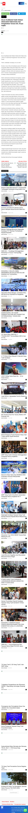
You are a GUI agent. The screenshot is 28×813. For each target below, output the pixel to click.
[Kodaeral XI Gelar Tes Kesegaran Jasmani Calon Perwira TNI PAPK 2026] (14, 778)
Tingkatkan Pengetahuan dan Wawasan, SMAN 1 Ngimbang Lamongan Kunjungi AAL (13, 686)
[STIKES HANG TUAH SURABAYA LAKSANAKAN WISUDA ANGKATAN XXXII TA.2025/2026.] (14, 569)
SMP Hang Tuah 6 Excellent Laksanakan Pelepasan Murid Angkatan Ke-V (13, 495)
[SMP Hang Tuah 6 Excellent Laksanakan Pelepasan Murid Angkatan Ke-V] (14, 487)
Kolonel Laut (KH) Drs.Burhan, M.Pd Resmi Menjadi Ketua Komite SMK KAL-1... (13, 209)
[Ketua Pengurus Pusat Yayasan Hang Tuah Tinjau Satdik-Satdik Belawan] (14, 427)
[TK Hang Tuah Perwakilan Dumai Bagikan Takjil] (14, 758)
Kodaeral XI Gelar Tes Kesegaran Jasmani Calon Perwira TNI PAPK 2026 (14, 787)
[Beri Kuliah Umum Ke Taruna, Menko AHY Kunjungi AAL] (14, 407)
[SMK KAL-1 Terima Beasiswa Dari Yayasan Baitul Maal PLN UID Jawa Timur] (14, 636)
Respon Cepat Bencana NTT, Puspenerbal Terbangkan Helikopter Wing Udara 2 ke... (13, 188)
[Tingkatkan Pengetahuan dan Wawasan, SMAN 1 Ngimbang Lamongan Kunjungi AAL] (14, 677)
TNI (2, 32)
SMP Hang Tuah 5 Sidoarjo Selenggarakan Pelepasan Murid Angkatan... (14, 455)
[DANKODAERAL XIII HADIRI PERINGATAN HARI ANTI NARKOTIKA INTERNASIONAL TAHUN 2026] (14, 305)
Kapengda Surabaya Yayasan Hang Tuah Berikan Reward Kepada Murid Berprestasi (14, 515)
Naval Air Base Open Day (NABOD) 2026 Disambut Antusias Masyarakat (13, 475)
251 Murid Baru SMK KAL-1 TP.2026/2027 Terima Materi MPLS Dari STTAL (13, 336)
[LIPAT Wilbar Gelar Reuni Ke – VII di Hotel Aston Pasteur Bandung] (14, 368)
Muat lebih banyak (13, 792)
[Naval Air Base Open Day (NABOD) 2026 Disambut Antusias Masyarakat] (14, 467)
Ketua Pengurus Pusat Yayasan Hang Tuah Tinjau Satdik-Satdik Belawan (14, 435)
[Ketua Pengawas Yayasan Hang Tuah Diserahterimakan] (14, 718)
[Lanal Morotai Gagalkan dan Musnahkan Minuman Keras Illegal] (14, 547)
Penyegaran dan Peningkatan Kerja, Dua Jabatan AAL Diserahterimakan (13, 707)
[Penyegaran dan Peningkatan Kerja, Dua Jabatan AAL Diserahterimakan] (14, 698)
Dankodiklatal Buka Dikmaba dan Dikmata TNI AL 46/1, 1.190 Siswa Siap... (13, 747)
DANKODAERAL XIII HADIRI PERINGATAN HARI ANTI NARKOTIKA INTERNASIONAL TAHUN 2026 (13, 314)
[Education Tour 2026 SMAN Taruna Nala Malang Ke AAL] (14, 527)
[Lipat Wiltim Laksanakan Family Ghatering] (14, 388)
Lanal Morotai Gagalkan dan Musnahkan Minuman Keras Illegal (13, 555)
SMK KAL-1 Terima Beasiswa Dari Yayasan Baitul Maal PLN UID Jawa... (12, 645)
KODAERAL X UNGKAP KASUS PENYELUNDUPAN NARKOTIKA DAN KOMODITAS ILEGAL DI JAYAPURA (12, 624)
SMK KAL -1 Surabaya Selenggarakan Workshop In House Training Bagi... (12, 251)
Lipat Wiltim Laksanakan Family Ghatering (14, 396)
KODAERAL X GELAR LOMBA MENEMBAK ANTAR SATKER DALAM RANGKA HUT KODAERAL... (12, 272)
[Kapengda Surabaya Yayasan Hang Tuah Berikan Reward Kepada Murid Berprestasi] (14, 507)
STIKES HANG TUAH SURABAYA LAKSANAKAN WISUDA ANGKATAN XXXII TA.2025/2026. (12, 581)
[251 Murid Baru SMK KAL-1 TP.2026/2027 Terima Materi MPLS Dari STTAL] (14, 326)
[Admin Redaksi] (2, 10)
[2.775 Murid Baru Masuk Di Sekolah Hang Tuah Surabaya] (14, 348)
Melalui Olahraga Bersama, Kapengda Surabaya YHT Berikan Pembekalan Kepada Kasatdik (12, 231)
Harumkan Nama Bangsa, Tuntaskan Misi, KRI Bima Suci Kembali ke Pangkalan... (13, 293)
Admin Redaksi (8, 10)
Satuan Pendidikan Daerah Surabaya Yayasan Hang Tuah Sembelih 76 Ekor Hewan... (12, 602)
